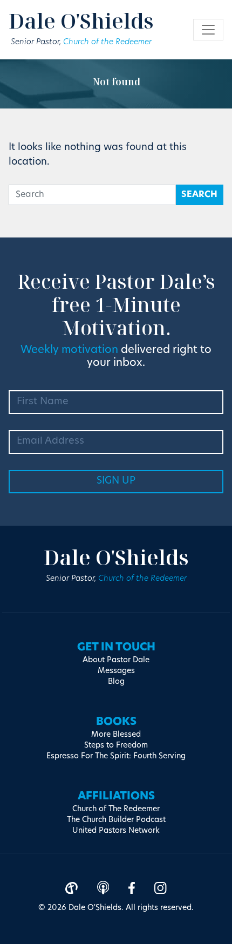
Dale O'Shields (81, 20)
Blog (116, 682)
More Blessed (116, 735)
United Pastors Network (116, 831)
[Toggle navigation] (208, 29)
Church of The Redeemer (116, 809)
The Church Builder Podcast (116, 820)
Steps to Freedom (116, 746)
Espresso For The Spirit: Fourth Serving (116, 756)
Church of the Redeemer (107, 42)
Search (199, 195)
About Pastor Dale (116, 660)
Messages (116, 671)
